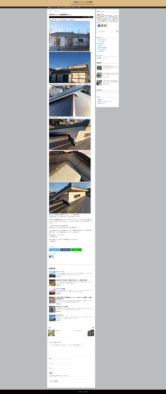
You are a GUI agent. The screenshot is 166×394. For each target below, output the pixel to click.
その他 (78, 7)
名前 (50, 358)
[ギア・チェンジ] (52, 274)
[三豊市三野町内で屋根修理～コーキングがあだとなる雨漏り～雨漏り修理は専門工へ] (52, 300)
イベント (54, 7)
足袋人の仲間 (67, 7)
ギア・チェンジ (60, 271)
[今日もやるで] (52, 318)
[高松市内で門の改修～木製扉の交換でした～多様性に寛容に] (52, 283)
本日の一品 (73, 7)
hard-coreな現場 (60, 288)
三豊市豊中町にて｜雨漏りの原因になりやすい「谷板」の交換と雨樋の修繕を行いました (110, 82)
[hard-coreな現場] (52, 291)
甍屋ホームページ (102, 103)
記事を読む (58, 276)
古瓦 (62, 7)
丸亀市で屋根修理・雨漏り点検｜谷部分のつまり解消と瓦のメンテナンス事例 (110, 74)
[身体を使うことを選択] (52, 309)
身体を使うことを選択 (62, 306)
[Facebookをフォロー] (50, 256)
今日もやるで (59, 315)
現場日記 (49, 7)
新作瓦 (59, 7)
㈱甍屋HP (100, 99)
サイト (50, 368)
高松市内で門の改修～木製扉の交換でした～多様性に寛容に (72, 280)
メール (51, 363)
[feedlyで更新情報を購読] (53, 256)
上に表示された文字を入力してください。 (59, 375)
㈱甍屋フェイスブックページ (104, 101)
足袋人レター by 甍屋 (83, 2)
